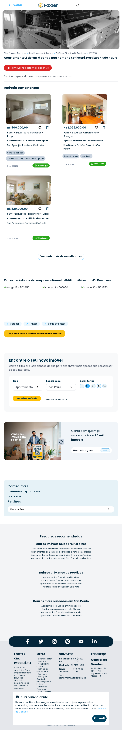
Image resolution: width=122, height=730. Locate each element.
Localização (53, 381)
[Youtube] (81, 641)
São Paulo (9, 53)
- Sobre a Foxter (44, 658)
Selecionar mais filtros (56, 399)
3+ (93, 386)
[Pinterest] (67, 641)
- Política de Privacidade (42, 670)
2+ (87, 386)
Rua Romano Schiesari (41, 53)
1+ (82, 386)
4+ (99, 386)
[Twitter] (41, 641)
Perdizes (21, 53)
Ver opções (17, 509)
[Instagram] (54, 641)
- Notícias (41, 661)
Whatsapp (42, 165)
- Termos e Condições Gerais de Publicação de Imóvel (44, 679)
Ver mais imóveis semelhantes (61, 256)
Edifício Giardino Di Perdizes (71, 53)
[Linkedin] (94, 641)
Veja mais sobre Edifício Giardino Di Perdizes (34, 333)
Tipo (15, 381)
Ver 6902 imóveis (27, 398)
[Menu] (112, 5)
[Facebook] (27, 641)
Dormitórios (87, 381)
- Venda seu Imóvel (43, 665)
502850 (93, 53)
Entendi (99, 718)
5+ (104, 386)
